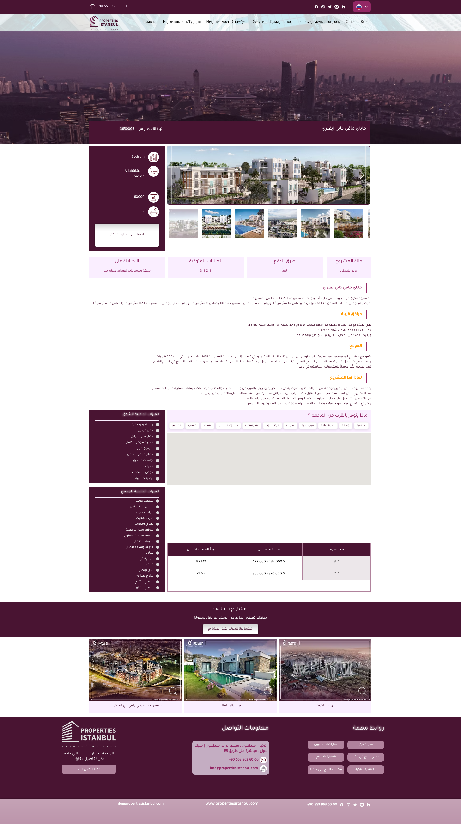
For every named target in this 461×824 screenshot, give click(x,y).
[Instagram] (323, 7)
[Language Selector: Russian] (362, 6)
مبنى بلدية (308, 425)
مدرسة (290, 425)
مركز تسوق (272, 425)
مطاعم (176, 425)
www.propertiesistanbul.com (232, 804)
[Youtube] (336, 7)
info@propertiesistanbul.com (234, 768)
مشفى (192, 425)
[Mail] (343, 7)
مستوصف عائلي (228, 425)
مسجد (208, 425)
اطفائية (361, 425)
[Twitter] (330, 7)
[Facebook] (316, 7)
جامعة (346, 425)
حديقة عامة (328, 425)
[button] (127, 235)
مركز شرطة (252, 425)
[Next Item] (362, 175)
